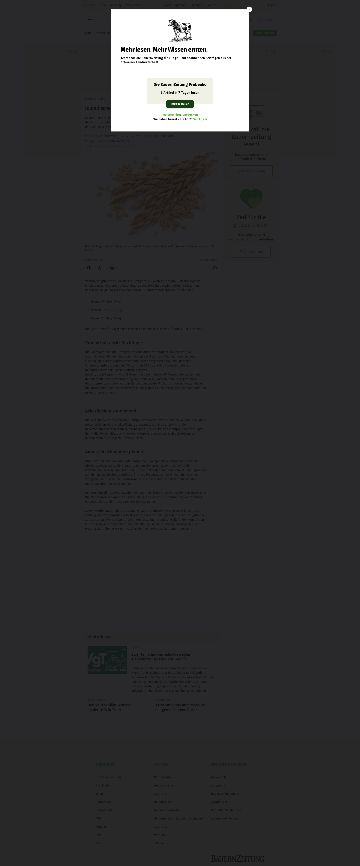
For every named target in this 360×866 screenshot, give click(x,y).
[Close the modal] (249, 9)
